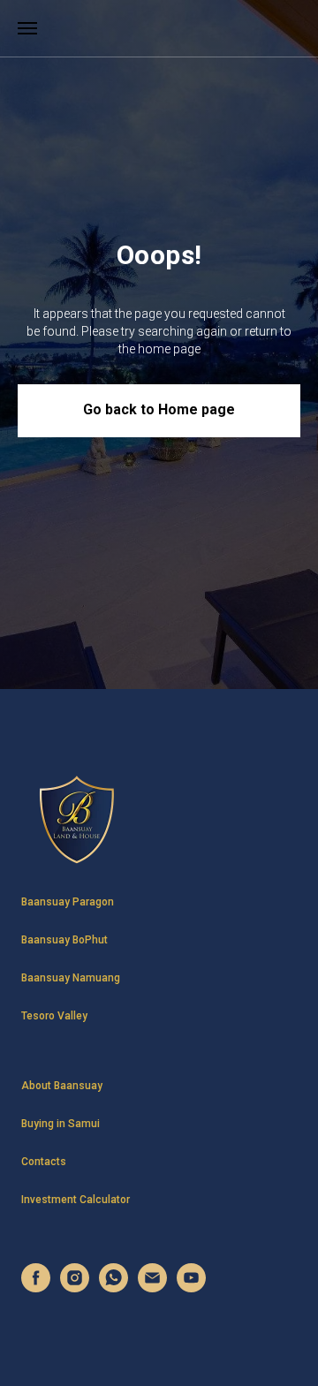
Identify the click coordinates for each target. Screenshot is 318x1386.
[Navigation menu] (27, 28)
